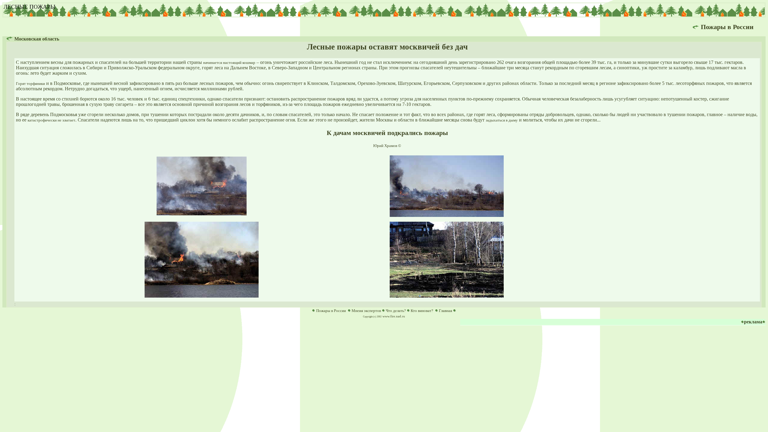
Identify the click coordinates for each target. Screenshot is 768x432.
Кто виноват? (422, 310)
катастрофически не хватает (51, 120)
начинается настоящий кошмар (229, 62)
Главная (445, 310)
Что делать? (396, 310)
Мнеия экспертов (366, 310)
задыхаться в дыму (502, 120)
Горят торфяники (30, 83)
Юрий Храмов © (387, 145)
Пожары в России (331, 310)
